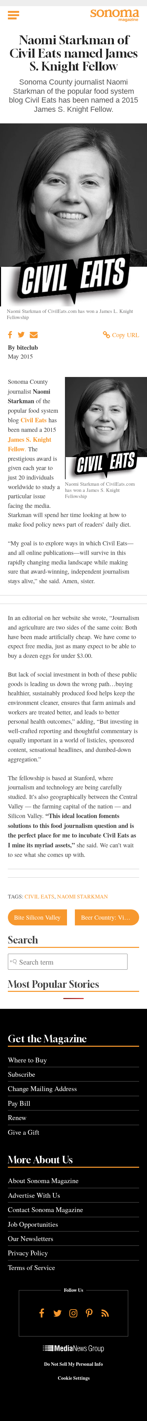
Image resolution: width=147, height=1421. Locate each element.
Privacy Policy (28, 1252)
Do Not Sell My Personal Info (73, 1364)
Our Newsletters (30, 1238)
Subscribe (21, 1074)
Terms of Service (31, 1267)
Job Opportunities (33, 1224)
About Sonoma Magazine (43, 1180)
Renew (17, 1117)
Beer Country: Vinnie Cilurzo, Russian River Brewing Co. (110, 917)
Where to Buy (27, 1059)
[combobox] (68, 962)
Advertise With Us (34, 1195)
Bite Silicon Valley (37, 917)
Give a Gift (23, 1132)
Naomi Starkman (82, 896)
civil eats (39, 896)
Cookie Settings (74, 1378)
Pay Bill (19, 1103)
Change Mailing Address (42, 1088)
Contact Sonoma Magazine (45, 1209)
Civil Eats (33, 419)
